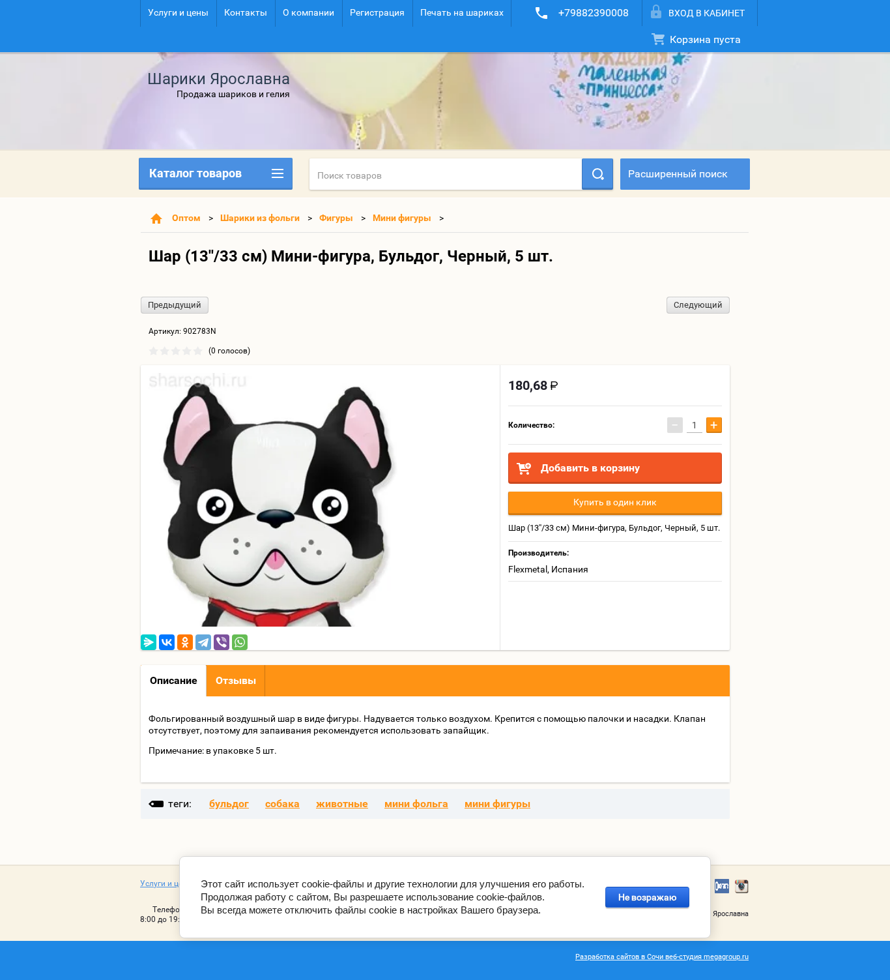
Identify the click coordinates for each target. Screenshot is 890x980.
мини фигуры (497, 803)
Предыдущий (174, 305)
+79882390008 (593, 13)
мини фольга (416, 803)
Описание (173, 680)
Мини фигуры (402, 218)
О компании (308, 12)
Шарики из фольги (260, 218)
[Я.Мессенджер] (148, 642)
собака (282, 803)
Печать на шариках (462, 12)
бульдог (229, 803)
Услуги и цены (178, 12)
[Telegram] (203, 642)
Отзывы (236, 680)
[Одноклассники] (185, 642)
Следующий (698, 305)
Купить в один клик (615, 502)
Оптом (186, 218)
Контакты (245, 12)
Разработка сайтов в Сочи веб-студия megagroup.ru (662, 957)
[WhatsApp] (240, 642)
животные (342, 803)
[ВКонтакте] (167, 642)
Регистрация (377, 12)
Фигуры (336, 218)
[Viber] (221, 642)
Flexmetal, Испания (548, 569)
